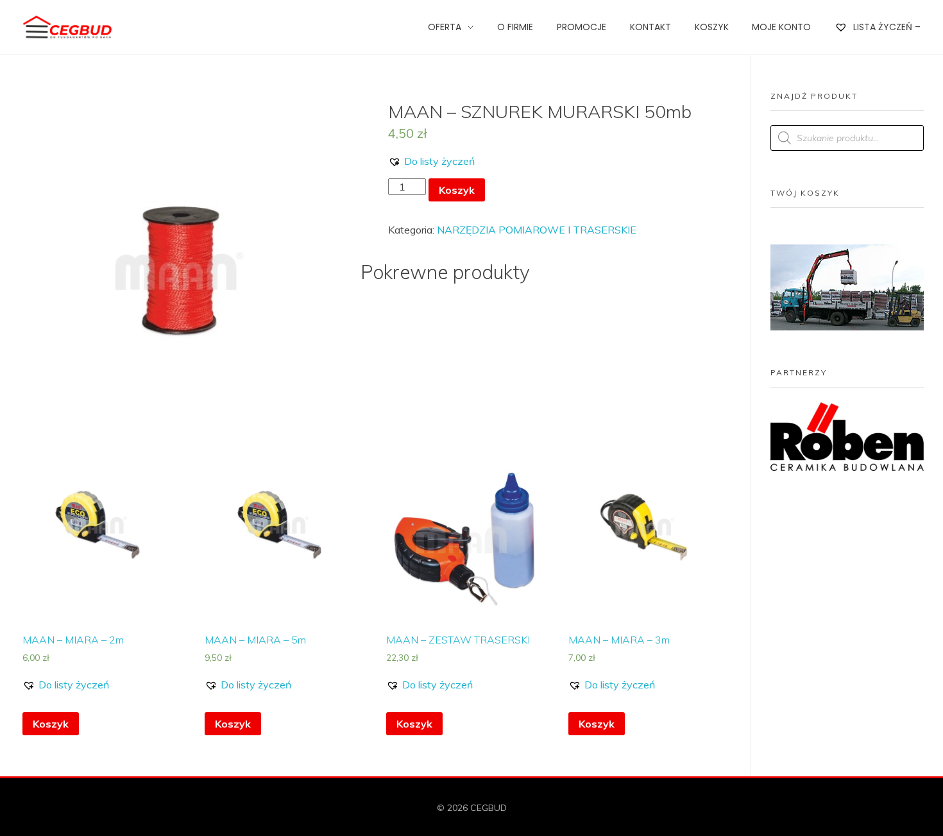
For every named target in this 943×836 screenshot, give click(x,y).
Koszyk (457, 189)
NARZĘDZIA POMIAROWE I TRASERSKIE (536, 229)
